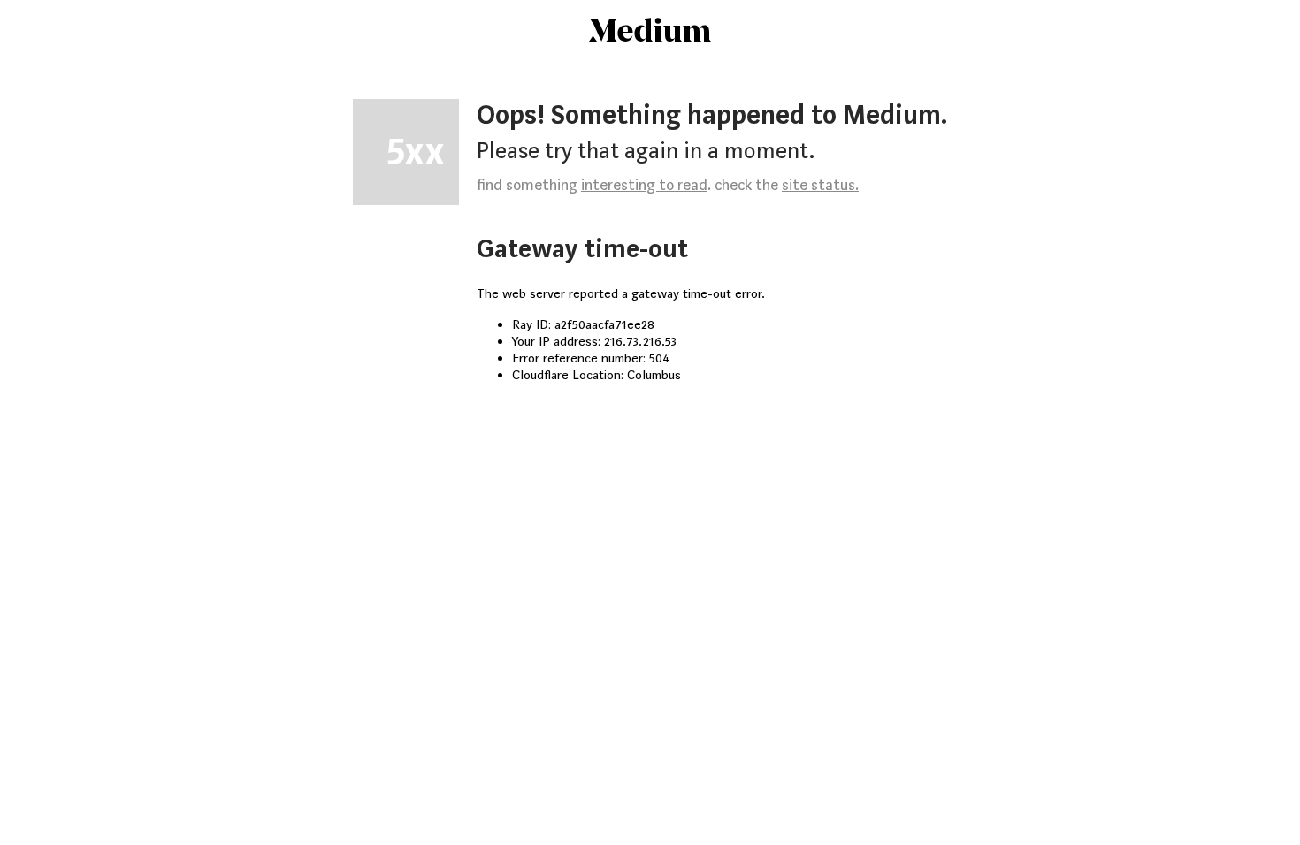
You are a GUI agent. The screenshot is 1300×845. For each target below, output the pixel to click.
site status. (820, 185)
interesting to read (644, 185)
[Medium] (650, 32)
